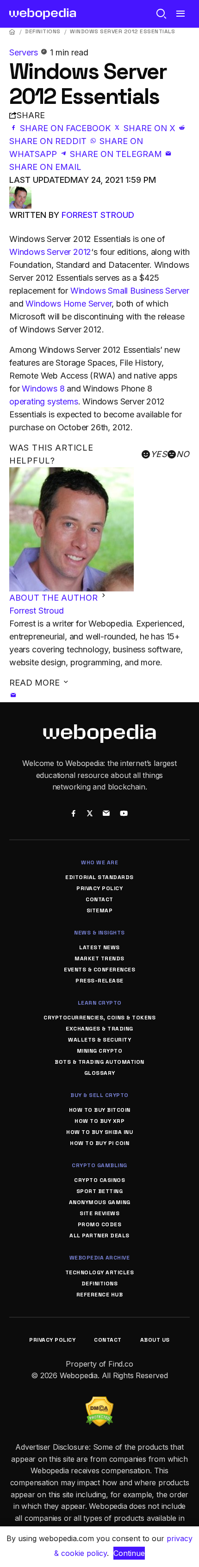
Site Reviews (99, 1213)
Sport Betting (99, 1191)
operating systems (43, 401)
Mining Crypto (100, 1051)
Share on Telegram (116, 154)
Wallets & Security (99, 1039)
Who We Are (99, 862)
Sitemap (100, 910)
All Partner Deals (99, 1235)
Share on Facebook (65, 128)
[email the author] (13, 695)
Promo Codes (100, 1224)
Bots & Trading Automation (99, 1062)
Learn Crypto (100, 1002)
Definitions (43, 31)
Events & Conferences (99, 969)
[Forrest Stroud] (20, 193)
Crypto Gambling (99, 1165)
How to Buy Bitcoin (100, 1110)
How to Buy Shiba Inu (99, 1132)
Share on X (149, 128)
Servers (24, 52)
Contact (99, 899)
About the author (54, 598)
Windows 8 (43, 388)
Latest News (99, 947)
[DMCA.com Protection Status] (99, 1402)
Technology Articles (99, 1272)
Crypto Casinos (99, 1180)
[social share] (73, 814)
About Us (155, 1340)
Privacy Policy (99, 888)
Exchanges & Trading (99, 1028)
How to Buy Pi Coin (99, 1143)
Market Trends (99, 958)
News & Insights (99, 932)
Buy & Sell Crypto (99, 1095)
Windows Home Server (68, 303)
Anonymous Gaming (100, 1202)
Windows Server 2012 (50, 252)
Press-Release (99, 980)
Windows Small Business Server (129, 290)
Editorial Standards (99, 877)
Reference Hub (99, 1294)
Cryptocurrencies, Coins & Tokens (99, 1017)
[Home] (12, 32)
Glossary (99, 1073)
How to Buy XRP (99, 1121)
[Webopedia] (42, 13)
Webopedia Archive (99, 1257)
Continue (129, 1553)
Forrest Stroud (98, 215)
